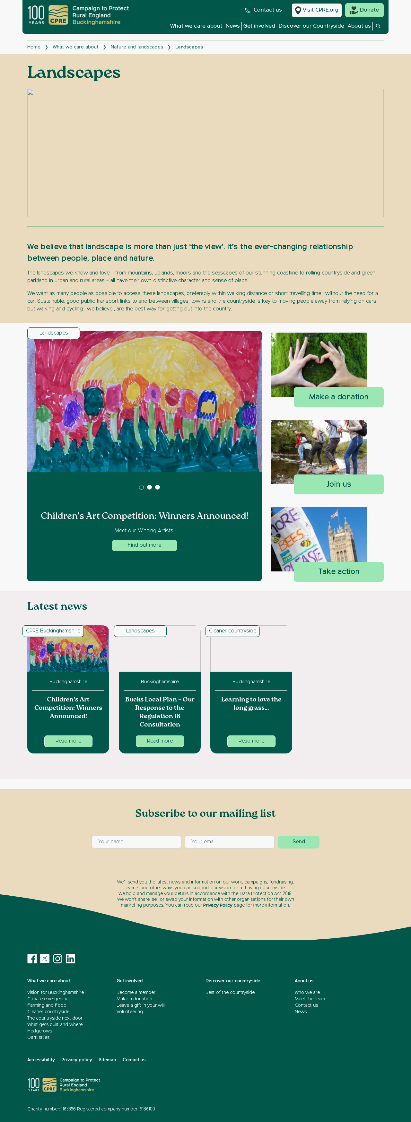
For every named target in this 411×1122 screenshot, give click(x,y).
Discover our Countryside (311, 26)
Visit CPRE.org (320, 10)
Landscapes (53, 333)
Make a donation (134, 999)
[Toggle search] (378, 28)
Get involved (259, 26)
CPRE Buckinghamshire (53, 631)
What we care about (196, 26)
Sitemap (107, 1060)
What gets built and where (55, 1024)
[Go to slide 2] (149, 487)
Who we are (307, 992)
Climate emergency (47, 999)
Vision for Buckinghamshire (55, 992)
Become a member (136, 992)
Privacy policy (76, 1060)
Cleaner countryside (232, 631)
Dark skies (38, 1037)
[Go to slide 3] (157, 487)
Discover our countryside (233, 981)
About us (359, 26)
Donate (369, 10)
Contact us (268, 10)
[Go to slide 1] (141, 487)
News (233, 26)
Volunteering (130, 1012)
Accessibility (41, 1060)
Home (33, 47)
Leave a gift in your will (141, 1005)
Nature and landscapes (137, 47)
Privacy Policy (217, 905)
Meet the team (310, 999)
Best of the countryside (230, 992)
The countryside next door (55, 1018)
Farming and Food (46, 1005)
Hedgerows (39, 1031)
